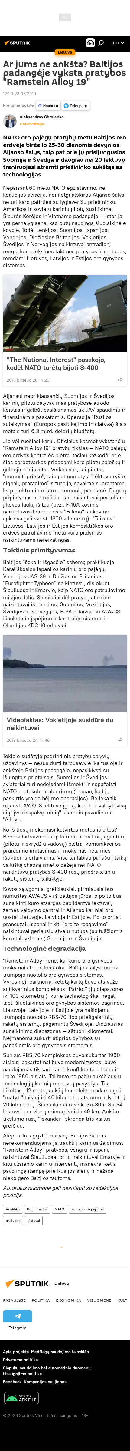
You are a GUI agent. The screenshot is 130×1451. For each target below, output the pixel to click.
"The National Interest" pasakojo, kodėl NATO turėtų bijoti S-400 (56, 363)
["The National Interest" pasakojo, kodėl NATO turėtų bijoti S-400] (65, 313)
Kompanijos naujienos (45, 1381)
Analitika (13, 1209)
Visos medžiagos (32, 124)
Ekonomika (68, 1300)
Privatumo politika (20, 1359)
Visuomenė (99, 1300)
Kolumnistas (37, 1209)
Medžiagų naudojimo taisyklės (60, 1351)
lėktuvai (34, 1220)
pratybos (13, 1220)
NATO (59, 1209)
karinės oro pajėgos (88, 1209)
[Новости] (48, 105)
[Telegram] (75, 105)
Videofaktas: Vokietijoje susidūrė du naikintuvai (60, 724)
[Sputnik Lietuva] (18, 45)
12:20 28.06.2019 (19, 93)
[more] (120, 379)
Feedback (12, 1381)
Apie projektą (16, 1351)
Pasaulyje (14, 1300)
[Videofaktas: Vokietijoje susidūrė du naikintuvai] (65, 673)
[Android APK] (21, 1399)
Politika (41, 1300)
